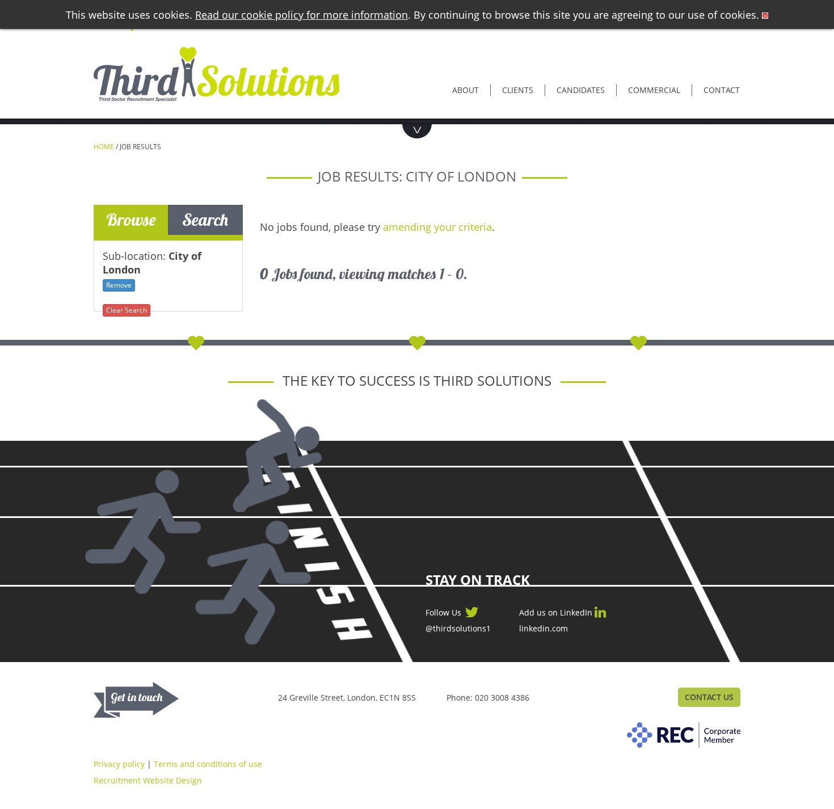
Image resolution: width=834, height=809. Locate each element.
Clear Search (126, 310)
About (465, 90)
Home (104, 146)
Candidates (581, 90)
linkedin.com (543, 628)
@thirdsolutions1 (458, 628)
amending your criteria (437, 227)
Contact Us (709, 697)
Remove (119, 285)
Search (205, 219)
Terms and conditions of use (208, 764)
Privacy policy (119, 764)
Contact (722, 90)
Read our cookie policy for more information (301, 15)
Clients (517, 90)
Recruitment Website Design (148, 780)
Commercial (654, 90)
